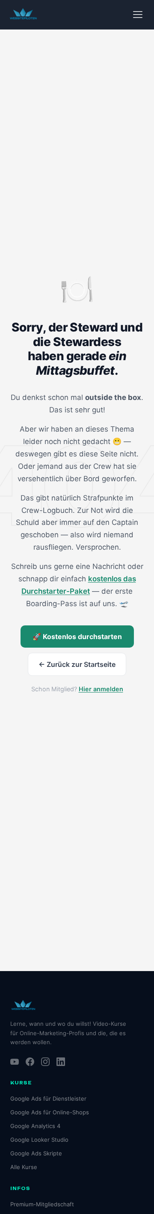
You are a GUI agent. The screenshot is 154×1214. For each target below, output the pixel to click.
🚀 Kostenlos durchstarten (77, 636)
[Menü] (137, 14)
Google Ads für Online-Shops (49, 1112)
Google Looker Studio (39, 1139)
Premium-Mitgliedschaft (42, 1204)
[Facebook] (30, 1061)
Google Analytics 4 (35, 1125)
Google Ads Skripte (36, 1153)
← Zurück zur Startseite (77, 664)
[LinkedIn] (60, 1061)
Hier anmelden (101, 689)
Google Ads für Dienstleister (48, 1098)
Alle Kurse (23, 1167)
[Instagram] (45, 1061)
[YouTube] (14, 1061)
